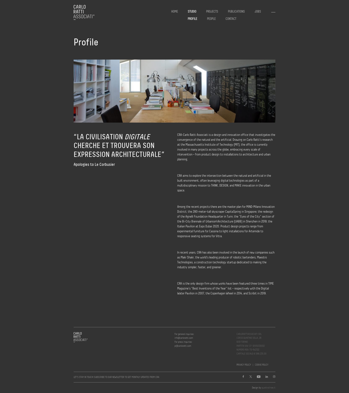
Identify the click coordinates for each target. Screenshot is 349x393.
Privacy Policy (243, 364)
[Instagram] (274, 377)
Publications (236, 11)
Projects (212, 11)
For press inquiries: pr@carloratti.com (183, 343)
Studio (192, 11)
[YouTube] (258, 377)
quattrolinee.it (268, 387)
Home (174, 11)
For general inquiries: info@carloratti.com (184, 336)
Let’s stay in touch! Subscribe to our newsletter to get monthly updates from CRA (116, 377)
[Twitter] (250, 377)
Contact (231, 19)
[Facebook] (243, 377)
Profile (192, 19)
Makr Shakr (187, 257)
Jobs (258, 11)
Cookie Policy (261, 364)
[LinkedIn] (266, 377)
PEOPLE (211, 19)
